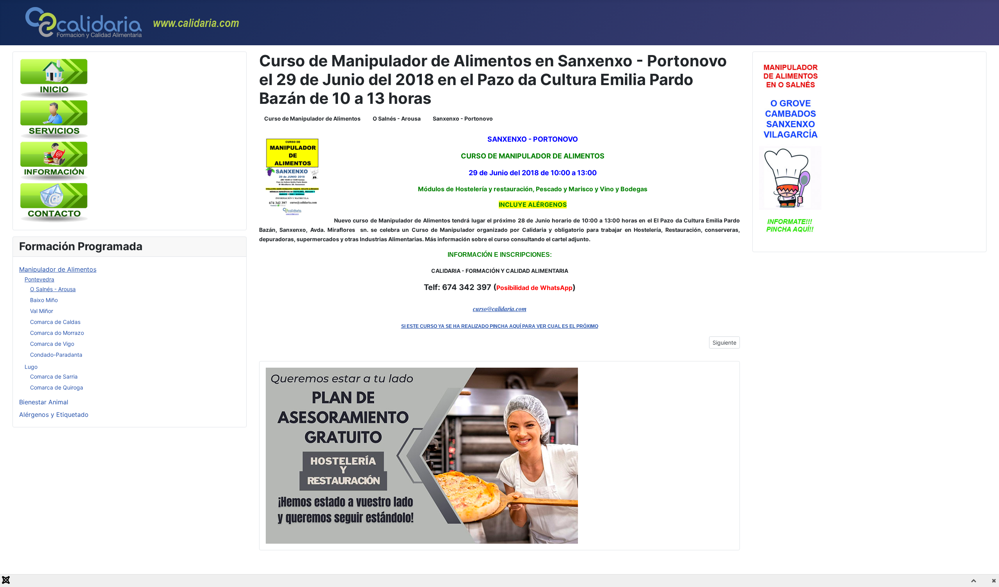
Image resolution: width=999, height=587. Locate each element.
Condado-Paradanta (56, 354)
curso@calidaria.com (499, 308)
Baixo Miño (44, 300)
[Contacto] (54, 202)
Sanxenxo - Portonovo (463, 118)
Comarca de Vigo (52, 343)
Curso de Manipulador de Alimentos (312, 118)
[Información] (54, 161)
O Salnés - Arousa (53, 289)
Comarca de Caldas (55, 321)
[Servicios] (54, 119)
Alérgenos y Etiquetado (54, 414)
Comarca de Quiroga (56, 387)
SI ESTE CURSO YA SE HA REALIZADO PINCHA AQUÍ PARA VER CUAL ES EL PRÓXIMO (499, 326)
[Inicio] (54, 78)
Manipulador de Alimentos (57, 269)
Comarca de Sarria (54, 376)
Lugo (31, 366)
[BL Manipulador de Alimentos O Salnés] (790, 151)
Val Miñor (41, 311)
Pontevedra (39, 279)
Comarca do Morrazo (57, 332)
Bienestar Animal (43, 402)
